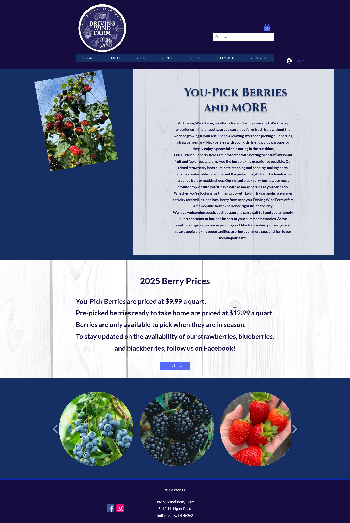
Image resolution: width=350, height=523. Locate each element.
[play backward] (55, 429)
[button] (267, 27)
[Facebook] (110, 508)
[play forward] (294, 429)
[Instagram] (120, 508)
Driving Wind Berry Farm (174, 502)
